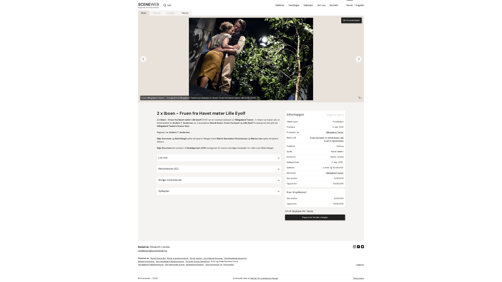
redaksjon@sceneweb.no (152, 250)
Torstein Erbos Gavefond (197, 261)
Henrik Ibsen (333, 137)
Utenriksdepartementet (235, 258)
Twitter (309, 211)
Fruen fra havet (317, 137)
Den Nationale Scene (175, 264)
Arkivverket (228, 264)
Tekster (185, 13)
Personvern (358, 278)
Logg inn (360, 264)
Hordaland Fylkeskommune (150, 264)
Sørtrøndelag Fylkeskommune (170, 261)
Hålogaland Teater (335, 132)
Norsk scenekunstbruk (177, 258)
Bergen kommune (146, 261)
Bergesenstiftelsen (195, 264)
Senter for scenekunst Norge (264, 278)
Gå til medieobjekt (351, 20)
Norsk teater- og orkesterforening (206, 258)
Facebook (296, 211)
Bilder (143, 13)
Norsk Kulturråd (158, 258)
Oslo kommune (212, 264)
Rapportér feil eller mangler (315, 217)
